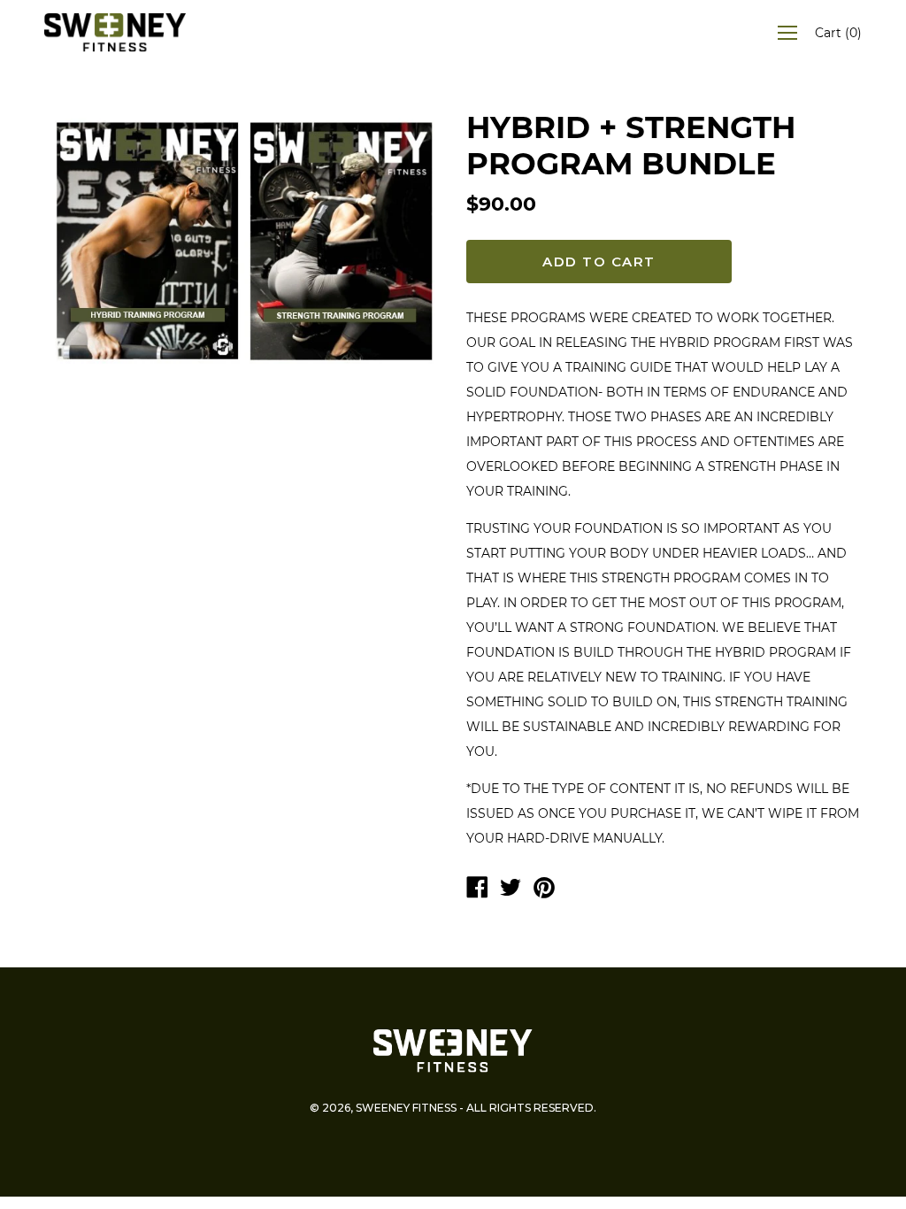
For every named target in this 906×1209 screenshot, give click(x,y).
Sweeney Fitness (406, 1107)
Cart (838, 33)
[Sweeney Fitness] (477, 889)
